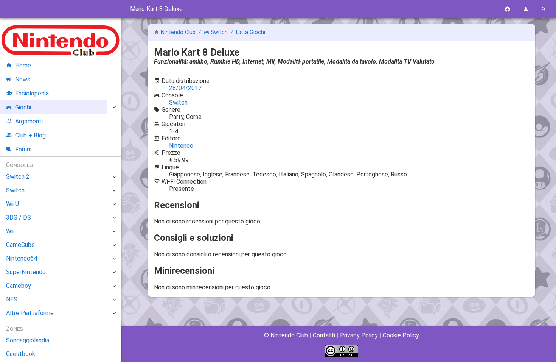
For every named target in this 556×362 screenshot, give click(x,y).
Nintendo (181, 145)
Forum (23, 149)
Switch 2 (18, 176)
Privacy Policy (359, 335)
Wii (10, 231)
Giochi (23, 107)
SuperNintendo (26, 272)
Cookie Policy (401, 335)
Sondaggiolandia (27, 340)
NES (11, 299)
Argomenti (29, 121)
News (22, 79)
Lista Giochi (250, 32)
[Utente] (526, 9)
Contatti (324, 335)
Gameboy (18, 285)
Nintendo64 (21, 258)
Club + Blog (30, 135)
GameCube (20, 244)
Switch (219, 32)
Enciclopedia (32, 93)
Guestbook (20, 353)
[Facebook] (508, 9)
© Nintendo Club (286, 335)
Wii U (12, 204)
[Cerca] (544, 9)
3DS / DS (18, 217)
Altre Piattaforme (30, 313)
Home (23, 65)
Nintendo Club (178, 32)
